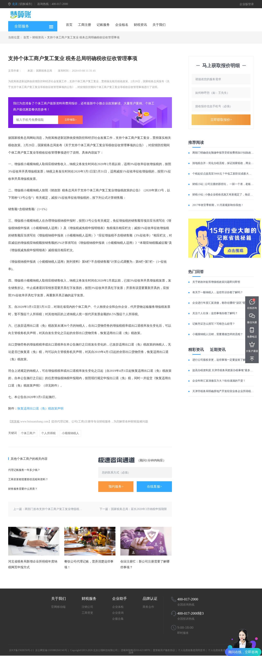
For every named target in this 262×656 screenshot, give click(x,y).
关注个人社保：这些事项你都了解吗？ (215, 313)
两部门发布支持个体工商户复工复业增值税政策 (55, 509)
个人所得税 (48, 433)
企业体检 (118, 606)
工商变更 (87, 612)
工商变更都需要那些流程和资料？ (28, 479)
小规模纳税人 (70, 433)
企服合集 (118, 618)
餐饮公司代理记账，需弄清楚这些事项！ (88, 564)
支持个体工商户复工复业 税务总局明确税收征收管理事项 (83, 37)
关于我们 (159, 24)
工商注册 (84, 24)
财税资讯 (140, 24)
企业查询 (118, 612)
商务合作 (148, 606)
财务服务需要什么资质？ (22, 488)
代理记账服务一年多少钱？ (24, 469)
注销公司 (87, 606)
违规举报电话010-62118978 (135, 650)
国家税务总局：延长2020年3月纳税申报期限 (139, 509)
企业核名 (121, 24)
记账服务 (103, 24)
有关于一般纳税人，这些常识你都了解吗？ (217, 292)
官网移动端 (58, 606)
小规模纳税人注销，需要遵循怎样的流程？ (217, 334)
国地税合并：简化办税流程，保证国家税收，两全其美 (224, 163)
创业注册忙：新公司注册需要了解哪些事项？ (144, 564)
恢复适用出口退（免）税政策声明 (40, 408)
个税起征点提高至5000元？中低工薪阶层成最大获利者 (224, 173)
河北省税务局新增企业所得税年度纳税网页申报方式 (32, 564)
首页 (69, 24)
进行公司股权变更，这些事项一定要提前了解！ (220, 359)
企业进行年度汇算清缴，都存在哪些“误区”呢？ (220, 302)
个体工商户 (28, 433)
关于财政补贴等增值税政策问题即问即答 (216, 281)
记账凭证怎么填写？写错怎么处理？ (213, 323)
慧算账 (15, 421)
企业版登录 (246, 4)
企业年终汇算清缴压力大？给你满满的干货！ (219, 380)
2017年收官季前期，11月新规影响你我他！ (218, 204)
